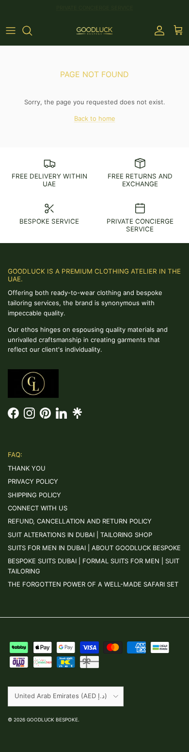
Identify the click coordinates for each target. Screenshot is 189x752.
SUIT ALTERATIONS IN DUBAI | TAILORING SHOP (80, 535)
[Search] (32, 30)
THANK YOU (27, 468)
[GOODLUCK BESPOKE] (94, 30)
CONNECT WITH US (37, 508)
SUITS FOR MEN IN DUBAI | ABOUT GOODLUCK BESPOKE (94, 548)
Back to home (94, 118)
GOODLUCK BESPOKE (52, 719)
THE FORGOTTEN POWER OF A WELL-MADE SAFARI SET (93, 584)
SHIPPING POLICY (34, 495)
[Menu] (10, 30)
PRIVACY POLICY (33, 481)
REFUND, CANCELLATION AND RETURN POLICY (80, 521)
